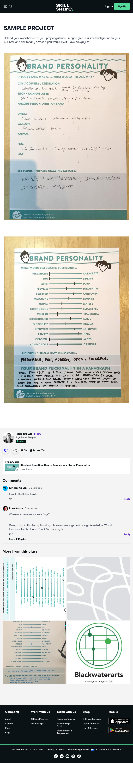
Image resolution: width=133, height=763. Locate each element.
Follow (37, 434)
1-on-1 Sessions (90, 728)
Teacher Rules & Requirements (64, 732)
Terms (61, 749)
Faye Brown (24, 433)
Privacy (50, 749)
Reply (127, 499)
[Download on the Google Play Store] (118, 730)
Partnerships (37, 723)
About (8, 719)
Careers (9, 723)
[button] (5, 7)
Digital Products (91, 723)
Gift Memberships (92, 719)
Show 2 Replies (17, 539)
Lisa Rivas (16, 508)
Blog (7, 732)
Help (41, 749)
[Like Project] (6, 450)
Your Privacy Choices (78, 749)
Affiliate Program (39, 719)
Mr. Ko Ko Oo (18, 487)
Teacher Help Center (63, 724)
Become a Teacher (66, 719)
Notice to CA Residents (109, 749)
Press (7, 728)
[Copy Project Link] (15, 450)
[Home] (64, 6)
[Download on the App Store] (118, 721)
